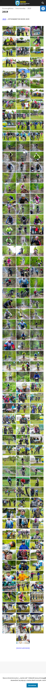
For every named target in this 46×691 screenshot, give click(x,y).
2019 (4, 19)
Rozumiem (32, 685)
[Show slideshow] (23, 648)
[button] (43, 8)
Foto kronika (20, 8)
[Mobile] (1, 1)
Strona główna (7, 8)
